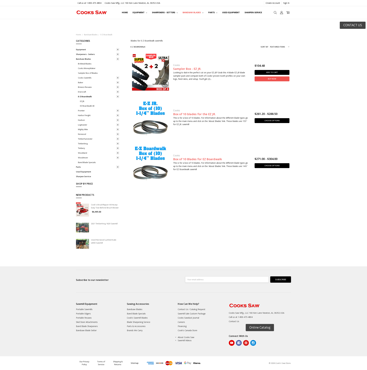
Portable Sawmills (84, 309)
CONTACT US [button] (352, 25)
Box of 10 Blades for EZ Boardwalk (197, 159)
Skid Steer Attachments (87, 322)
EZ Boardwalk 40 (87, 106)
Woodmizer (83, 157)
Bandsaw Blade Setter (86, 330)
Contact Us (234, 321)
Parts (211, 12)
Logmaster (82, 124)
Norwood (82, 134)
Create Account (273, 3)
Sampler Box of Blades (88, 73)
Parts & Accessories (136, 326)
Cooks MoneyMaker (86, 68)
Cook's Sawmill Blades (137, 317)
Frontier (81, 110)
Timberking (83, 143)
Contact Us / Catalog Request (191, 309)
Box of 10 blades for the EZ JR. (194, 114)
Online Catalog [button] (259, 327)
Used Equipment (231, 12)
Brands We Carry (134, 330)
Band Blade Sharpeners (87, 326)
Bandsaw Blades (192, 12)
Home (125, 12)
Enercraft (82, 91)
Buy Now (272, 79)
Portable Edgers (83, 313)
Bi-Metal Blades (84, 63)
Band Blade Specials (87, 162)
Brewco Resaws (85, 87)
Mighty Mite (83, 129)
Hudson (81, 120)
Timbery (81, 148)
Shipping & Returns (118, 363)
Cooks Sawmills (84, 77)
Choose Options (272, 120)
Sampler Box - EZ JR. (187, 69)
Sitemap (134, 363)
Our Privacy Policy (84, 363)
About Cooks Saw (186, 337)
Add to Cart (272, 72)
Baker (80, 82)
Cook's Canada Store (187, 330)
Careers (181, 322)
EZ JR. (82, 101)
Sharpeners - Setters (164, 12)
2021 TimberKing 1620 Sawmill (104, 223)
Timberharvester (85, 139)
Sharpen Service (253, 12)
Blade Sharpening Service (138, 322)
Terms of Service (101, 363)
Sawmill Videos (185, 340)
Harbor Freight (84, 115)
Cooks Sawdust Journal (188, 317)
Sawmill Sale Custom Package (192, 313)
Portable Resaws (84, 317)
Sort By (264, 46)
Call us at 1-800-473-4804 (89, 3)
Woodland (82, 153)
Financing (182, 326)
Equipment (139, 12)
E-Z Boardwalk (85, 96)
